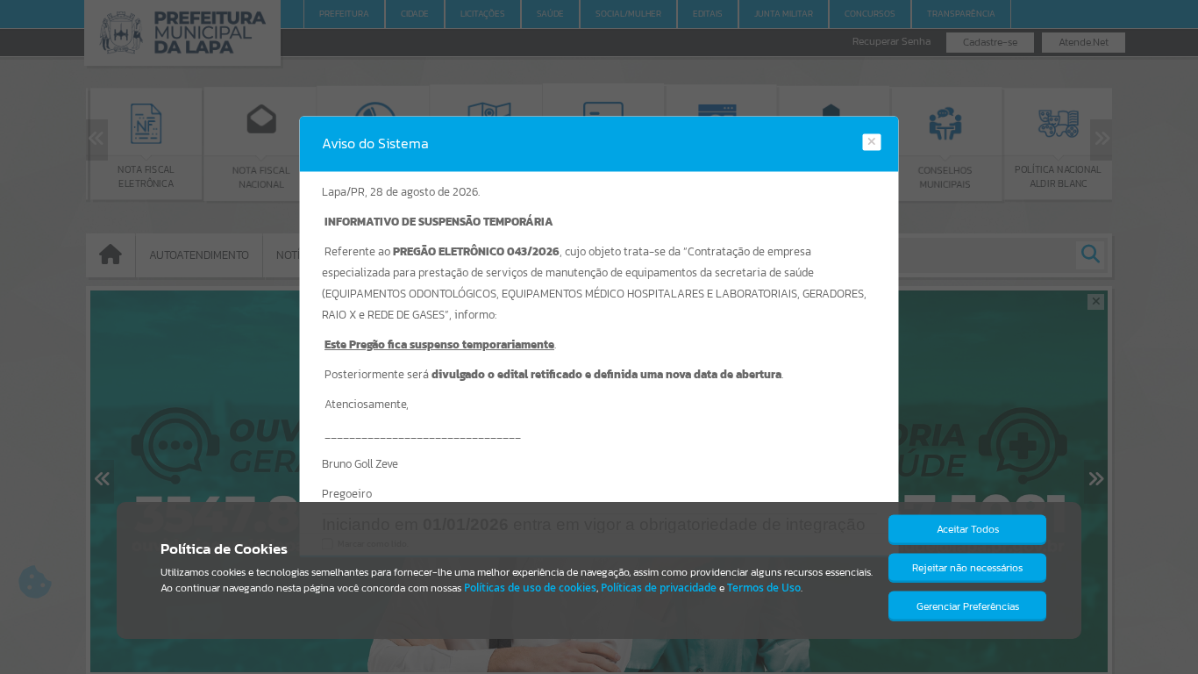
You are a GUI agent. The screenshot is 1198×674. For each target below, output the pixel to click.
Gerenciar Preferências (967, 606)
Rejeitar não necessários (967, 568)
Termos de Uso (764, 587)
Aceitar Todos (968, 529)
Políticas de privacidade (659, 587)
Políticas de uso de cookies (530, 587)
